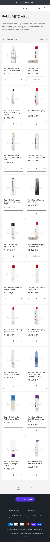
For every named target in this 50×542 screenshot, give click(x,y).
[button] (5, 8)
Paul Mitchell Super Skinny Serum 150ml (12, 69)
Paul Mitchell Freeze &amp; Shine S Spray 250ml (12, 113)
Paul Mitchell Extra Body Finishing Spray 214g (36, 419)
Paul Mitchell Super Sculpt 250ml (35, 69)
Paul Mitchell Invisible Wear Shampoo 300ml (36, 156)
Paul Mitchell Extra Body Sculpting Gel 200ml (11, 464)
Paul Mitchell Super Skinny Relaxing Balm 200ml (12, 157)
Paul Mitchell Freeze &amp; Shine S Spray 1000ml (12, 202)
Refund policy (38, 529)
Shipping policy (38, 533)
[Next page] (31, 487)
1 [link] (18, 487)
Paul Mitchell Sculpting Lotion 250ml (13, 288)
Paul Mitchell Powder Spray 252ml (36, 201)
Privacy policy (13, 533)
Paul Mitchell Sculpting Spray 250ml (13, 331)
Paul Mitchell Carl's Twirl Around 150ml (11, 418)
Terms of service (25, 533)
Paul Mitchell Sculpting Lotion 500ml (36, 246)
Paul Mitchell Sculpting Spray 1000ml (36, 331)
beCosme (16, 529)
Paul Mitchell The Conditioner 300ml (11, 373)
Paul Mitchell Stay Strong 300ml (11, 246)
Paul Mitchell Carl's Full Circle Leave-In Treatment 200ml (37, 374)
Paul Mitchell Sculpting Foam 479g (36, 112)
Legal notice (26, 537)
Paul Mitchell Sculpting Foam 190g (36, 288)
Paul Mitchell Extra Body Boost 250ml (35, 463)
